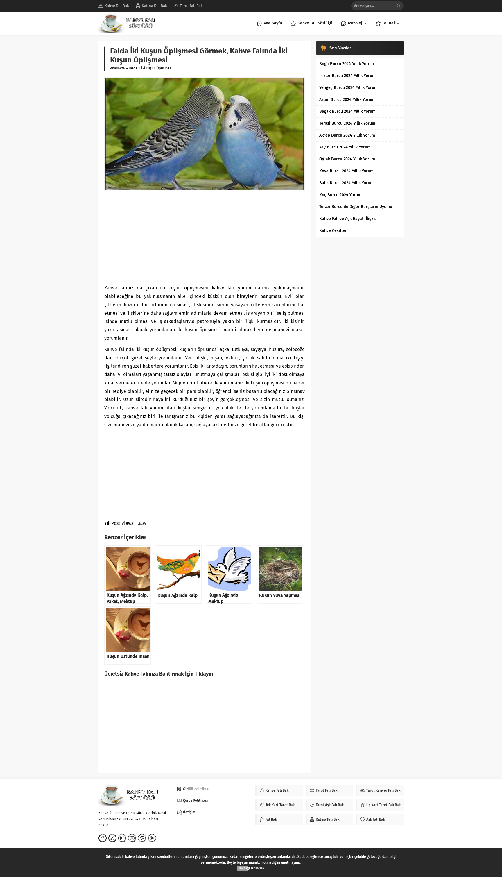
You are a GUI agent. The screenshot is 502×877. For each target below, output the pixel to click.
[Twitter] (112, 838)
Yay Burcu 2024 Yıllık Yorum (345, 147)
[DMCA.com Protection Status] (251, 868)
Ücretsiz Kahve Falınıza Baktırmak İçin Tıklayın (158, 674)
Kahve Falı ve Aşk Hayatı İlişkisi (348, 218)
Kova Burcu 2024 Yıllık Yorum (346, 171)
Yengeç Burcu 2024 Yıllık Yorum (348, 87)
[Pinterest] (142, 838)
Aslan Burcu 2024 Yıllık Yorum (346, 99)
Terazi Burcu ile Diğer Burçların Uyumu (355, 206)
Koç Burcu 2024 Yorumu (341, 194)
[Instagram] (122, 838)
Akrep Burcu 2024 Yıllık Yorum (347, 135)
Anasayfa (117, 68)
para (191, 391)
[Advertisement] (204, 237)
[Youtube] (132, 838)
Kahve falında (119, 349)
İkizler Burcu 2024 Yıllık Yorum (347, 75)
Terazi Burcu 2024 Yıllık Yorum (347, 123)
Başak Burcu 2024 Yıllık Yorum (347, 111)
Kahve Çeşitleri (333, 230)
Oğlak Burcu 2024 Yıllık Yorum (347, 159)
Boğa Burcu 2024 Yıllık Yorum (346, 63)
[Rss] (152, 838)
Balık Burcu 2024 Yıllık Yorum (346, 182)
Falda (133, 68)
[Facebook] (102, 838)
